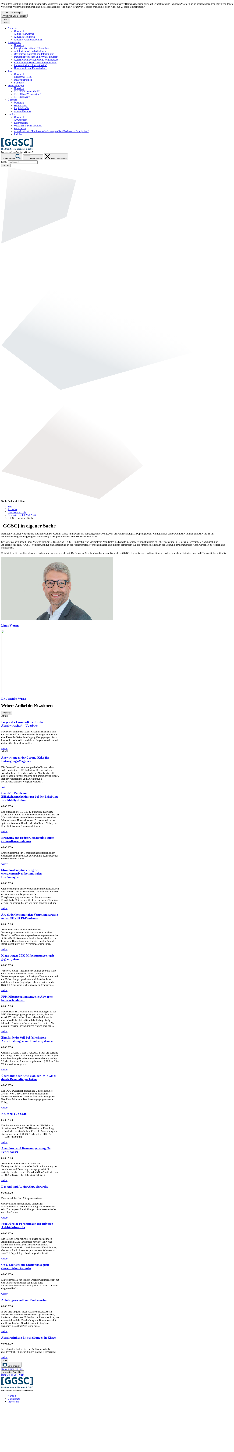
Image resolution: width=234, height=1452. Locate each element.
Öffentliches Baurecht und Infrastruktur (33, 54)
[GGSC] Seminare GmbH (27, 91)
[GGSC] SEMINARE (12, 1375)
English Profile (21, 108)
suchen (6, 165)
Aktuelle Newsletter (24, 33)
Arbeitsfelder (14, 42)
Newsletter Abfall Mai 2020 (22, 515)
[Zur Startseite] (17, 152)
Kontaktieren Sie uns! (12, 1369)
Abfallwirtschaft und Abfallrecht (30, 51)
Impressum (13, 1401)
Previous (7, 713)
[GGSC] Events (22, 97)
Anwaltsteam (20, 119)
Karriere (12, 114)
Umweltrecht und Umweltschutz (30, 68)
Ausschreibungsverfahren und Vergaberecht (36, 59)
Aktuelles (12, 28)
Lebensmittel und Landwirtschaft (30, 65)
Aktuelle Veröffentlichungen (28, 39)
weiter (4, 748)
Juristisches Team (23, 76)
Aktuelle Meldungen (24, 36)
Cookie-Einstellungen (12, 12)
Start (10, 506)
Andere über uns (22, 111)
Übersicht (19, 31)
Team (10, 71)
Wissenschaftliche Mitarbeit (28, 125)
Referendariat (21, 122)
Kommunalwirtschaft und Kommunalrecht (35, 62)
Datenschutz (14, 1398)
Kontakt (12, 1396)
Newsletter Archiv (17, 512)
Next (5, 1360)
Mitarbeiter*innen (23, 79)
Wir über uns (20, 105)
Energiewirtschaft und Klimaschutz (31, 48)
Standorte (19, 82)
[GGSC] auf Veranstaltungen (28, 94)
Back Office (20, 128)
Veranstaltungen (16, 85)
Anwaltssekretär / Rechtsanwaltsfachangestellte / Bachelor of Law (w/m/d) (51, 131)
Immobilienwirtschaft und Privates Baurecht (36, 56)
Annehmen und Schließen (14, 16)
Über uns (12, 99)
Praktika (18, 134)
